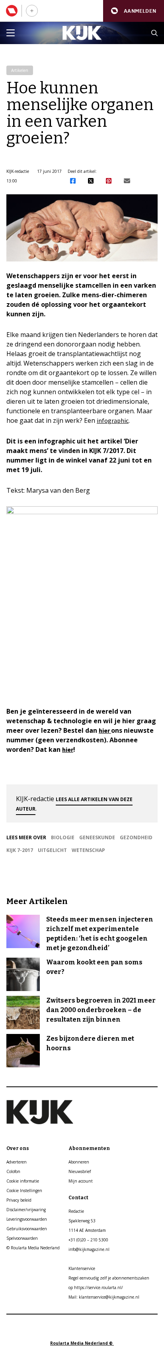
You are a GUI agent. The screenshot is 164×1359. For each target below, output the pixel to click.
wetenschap (88, 850)
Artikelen (19, 70)
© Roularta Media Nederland (33, 1248)
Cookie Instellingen (24, 1190)
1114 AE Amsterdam (87, 1230)
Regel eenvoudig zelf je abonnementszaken (108, 1278)
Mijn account (80, 1181)
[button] (133, 11)
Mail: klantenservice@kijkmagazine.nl (103, 1297)
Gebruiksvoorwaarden (26, 1228)
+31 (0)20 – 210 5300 (88, 1240)
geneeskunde (97, 837)
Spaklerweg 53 (82, 1220)
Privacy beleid (18, 1200)
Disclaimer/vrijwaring (26, 1209)
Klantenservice (81, 1268)
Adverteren (16, 1162)
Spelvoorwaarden (22, 1238)
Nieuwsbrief (79, 1171)
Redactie (76, 1211)
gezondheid (136, 837)
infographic (113, 420)
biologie (62, 837)
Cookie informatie (22, 1181)
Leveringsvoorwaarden (26, 1219)
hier (105, 730)
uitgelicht (52, 850)
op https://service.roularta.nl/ (95, 1287)
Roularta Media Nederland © (82, 1343)
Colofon (13, 1171)
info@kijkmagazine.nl (88, 1249)
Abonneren (78, 1162)
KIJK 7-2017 (19, 850)
